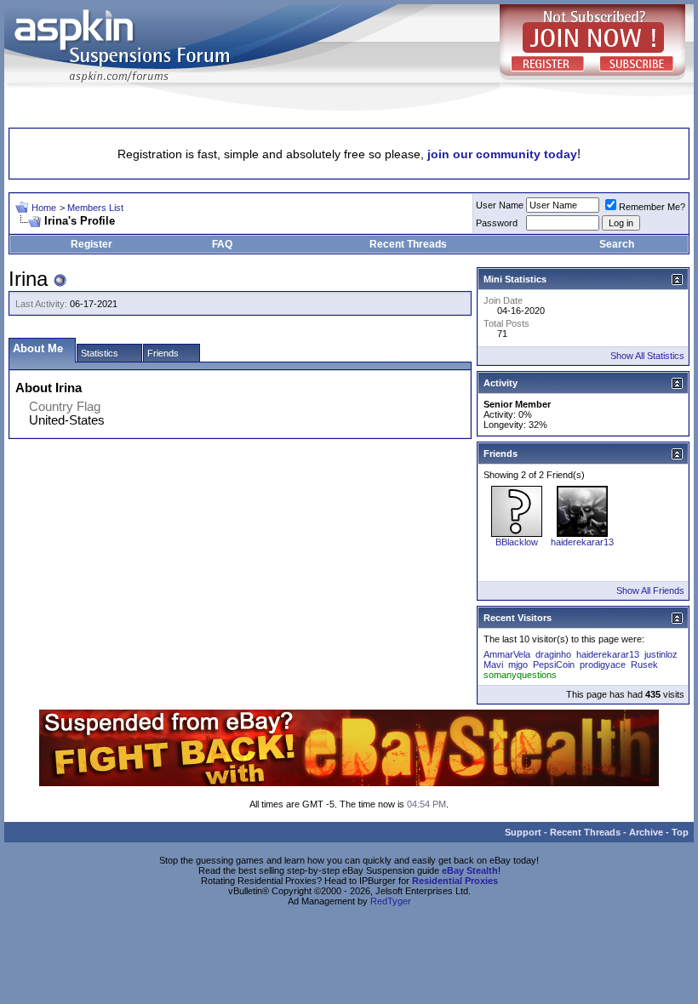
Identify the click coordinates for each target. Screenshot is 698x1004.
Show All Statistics (647, 356)
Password (497, 223)
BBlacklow (516, 542)
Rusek (644, 664)
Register (91, 244)
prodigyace (603, 664)
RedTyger (390, 901)
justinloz (661, 654)
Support (523, 832)
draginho (553, 654)
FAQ (222, 244)
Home (43, 208)
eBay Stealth (470, 870)
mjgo (518, 664)
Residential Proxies (455, 881)
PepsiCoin (554, 664)
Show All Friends (650, 590)
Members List (95, 208)
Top (680, 832)
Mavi (493, 664)
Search (616, 244)
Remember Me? (652, 207)
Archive (646, 832)
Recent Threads (408, 244)
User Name (500, 205)
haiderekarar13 (582, 542)
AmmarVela (506, 654)
